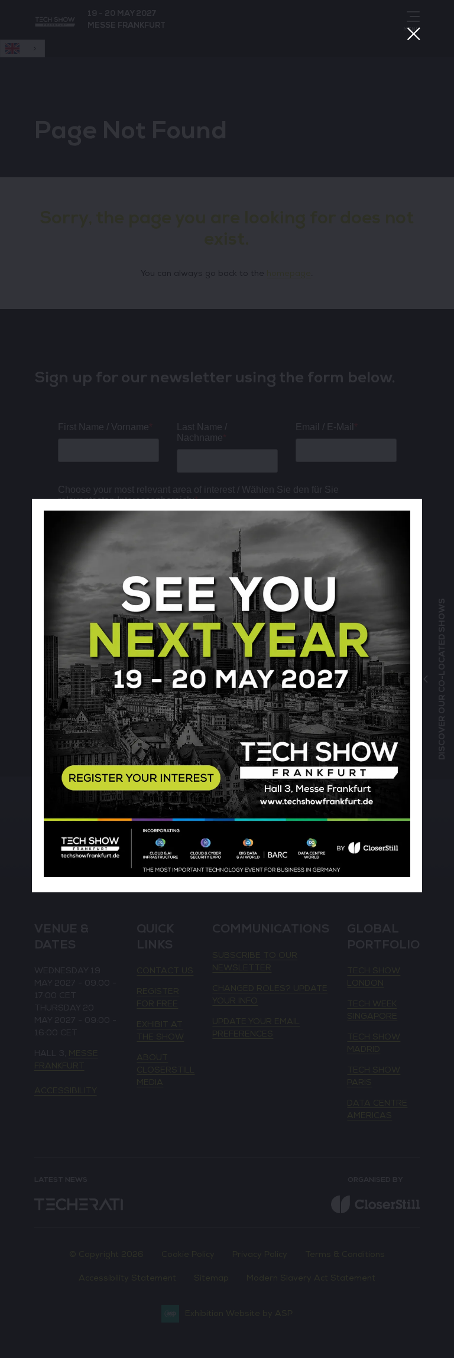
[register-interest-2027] (227, 874)
